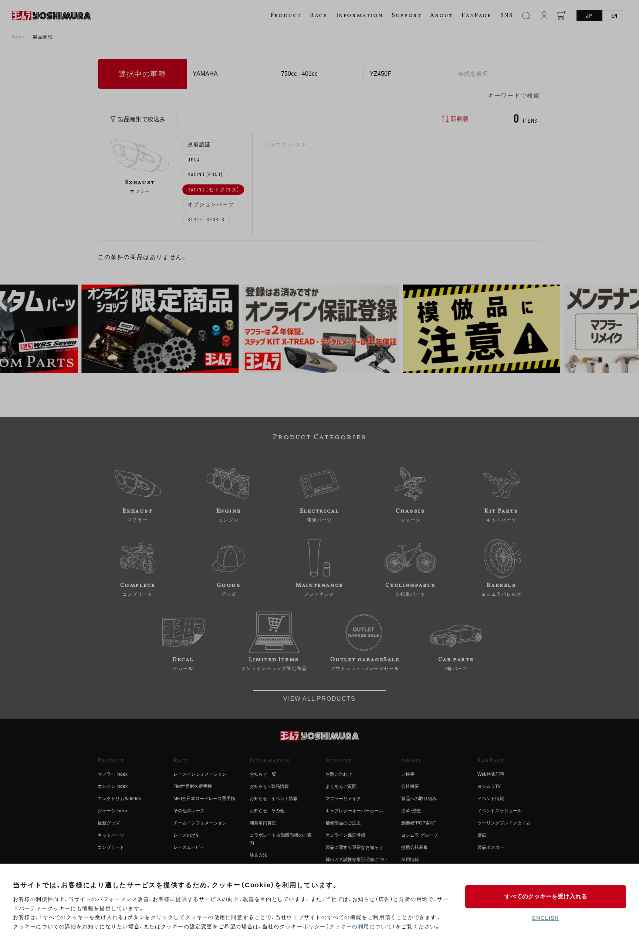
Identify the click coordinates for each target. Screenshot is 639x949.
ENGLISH (545, 918)
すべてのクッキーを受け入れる (545, 896)
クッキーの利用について (361, 926)
